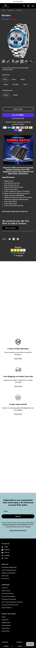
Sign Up (18, 516)
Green (14, 79)
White (23, 79)
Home (3, 10)
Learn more (18, 358)
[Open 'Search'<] (24, 6)
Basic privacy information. (18, 530)
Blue (5, 79)
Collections (11, 10)
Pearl (25, 84)
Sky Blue (16, 84)
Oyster (6, 95)
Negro (6, 84)
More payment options (18, 118)
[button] (32, 103)
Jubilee (15, 95)
